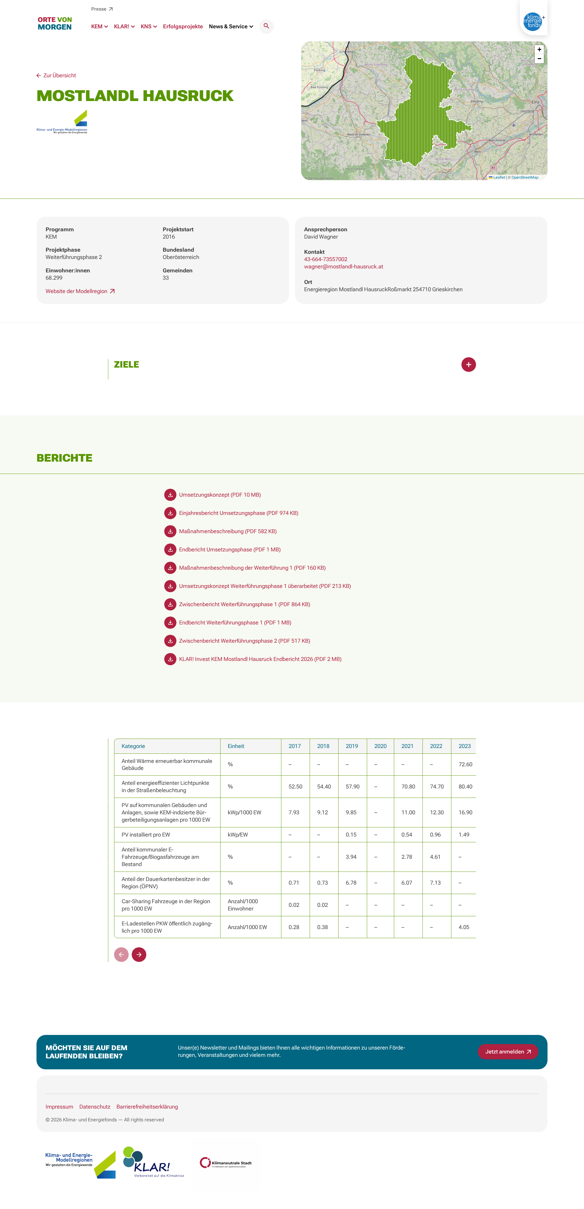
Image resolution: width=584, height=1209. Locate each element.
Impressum (59, 1106)
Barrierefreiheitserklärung (147, 1106)
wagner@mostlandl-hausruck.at (343, 266)
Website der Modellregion (77, 291)
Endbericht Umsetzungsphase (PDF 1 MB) (229, 549)
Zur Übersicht (59, 75)
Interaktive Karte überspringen (292, 37)
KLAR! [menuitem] (122, 26)
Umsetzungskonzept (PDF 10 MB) (219, 494)
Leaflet (498, 177)
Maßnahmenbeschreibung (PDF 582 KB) (227, 531)
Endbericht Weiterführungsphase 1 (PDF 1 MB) (234, 622)
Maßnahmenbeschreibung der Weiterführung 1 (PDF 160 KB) (252, 567)
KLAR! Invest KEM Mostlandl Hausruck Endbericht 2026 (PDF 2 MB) (260, 659)
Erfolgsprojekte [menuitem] (183, 26)
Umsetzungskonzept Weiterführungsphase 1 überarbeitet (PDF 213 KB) (264, 586)
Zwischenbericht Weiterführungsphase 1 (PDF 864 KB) (244, 604)
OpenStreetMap (525, 177)
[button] (424, 110)
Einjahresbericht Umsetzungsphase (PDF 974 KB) (238, 513)
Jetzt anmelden (505, 1051)
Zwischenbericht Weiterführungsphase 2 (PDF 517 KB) (244, 641)
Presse (99, 9)
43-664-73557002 (325, 259)
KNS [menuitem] (147, 26)
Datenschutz (94, 1106)
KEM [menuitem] (97, 26)
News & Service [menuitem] (229, 26)
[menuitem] (266, 26)
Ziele (126, 364)
